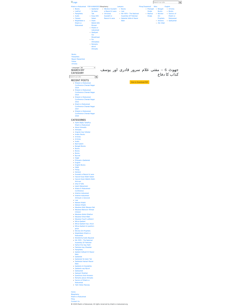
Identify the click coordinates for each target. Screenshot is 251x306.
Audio (77, 16)
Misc (155, 6)
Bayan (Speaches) (78, 59)
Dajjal (77, 158)
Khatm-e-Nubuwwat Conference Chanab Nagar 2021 (85, 106)
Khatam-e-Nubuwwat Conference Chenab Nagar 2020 (85, 113)
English (167, 6)
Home (73, 292)
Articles (171, 9)
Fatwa (73, 61)
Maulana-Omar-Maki (82, 217)
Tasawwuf (147, 6)
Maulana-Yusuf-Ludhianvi (84, 219)
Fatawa (77, 18)
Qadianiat (78, 257)
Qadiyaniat (173, 21)
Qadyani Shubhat (81, 273)
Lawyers (120, 6)
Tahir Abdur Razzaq (82, 285)
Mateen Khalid (80, 203)
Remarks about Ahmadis (94, 46)
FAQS (77, 167)
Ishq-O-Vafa (79, 184)
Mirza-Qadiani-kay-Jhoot (84, 224)
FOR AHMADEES (94, 6)
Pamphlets (79, 14)
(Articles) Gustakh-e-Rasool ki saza (109, 16)
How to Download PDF (139, 82)
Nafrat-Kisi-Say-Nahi (82, 245)
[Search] (180, 2)
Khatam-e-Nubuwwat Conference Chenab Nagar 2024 (85, 85)
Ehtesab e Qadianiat (82, 160)
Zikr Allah (161, 23)
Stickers (161, 21)
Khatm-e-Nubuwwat (78, 6)
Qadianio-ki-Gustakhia (83, 266)
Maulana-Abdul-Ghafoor (84, 214)
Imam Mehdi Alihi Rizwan (95, 23)
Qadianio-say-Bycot (82, 268)
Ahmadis (78, 130)
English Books (80, 165)
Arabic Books (80, 134)
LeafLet (78, 11)
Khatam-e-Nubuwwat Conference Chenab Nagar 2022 (85, 99)
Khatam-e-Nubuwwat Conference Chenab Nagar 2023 (85, 92)
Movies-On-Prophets (82, 231)
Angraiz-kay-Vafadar (82, 132)
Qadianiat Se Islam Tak (95, 11)
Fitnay (141, 6)
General (78, 172)
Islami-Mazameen (81, 186)
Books (77, 9)
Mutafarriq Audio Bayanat (84, 238)
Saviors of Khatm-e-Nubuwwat (173, 16)
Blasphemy (75, 294)
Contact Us (75, 301)
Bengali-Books (80, 146)
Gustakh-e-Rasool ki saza (84, 174)
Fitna (73, 299)
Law (122, 11)
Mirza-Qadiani (80, 221)
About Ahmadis (80, 127)
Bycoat (77, 155)
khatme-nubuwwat (82, 193)
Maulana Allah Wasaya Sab (85, 207)
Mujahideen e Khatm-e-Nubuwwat (80, 23)
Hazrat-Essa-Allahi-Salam (84, 177)
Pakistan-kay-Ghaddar (83, 247)
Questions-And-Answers (84, 275)
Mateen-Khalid (80, 205)
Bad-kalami (79, 144)
